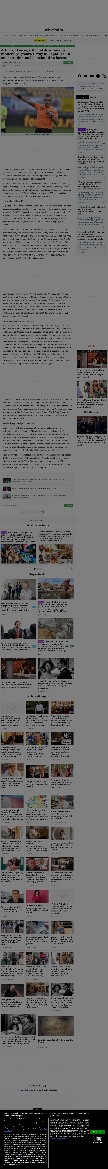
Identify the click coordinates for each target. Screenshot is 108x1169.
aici (18, 1152)
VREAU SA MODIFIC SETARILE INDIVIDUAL (97, 1140)
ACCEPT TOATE (97, 1132)
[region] (54, 1139)
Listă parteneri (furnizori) (58, 1138)
